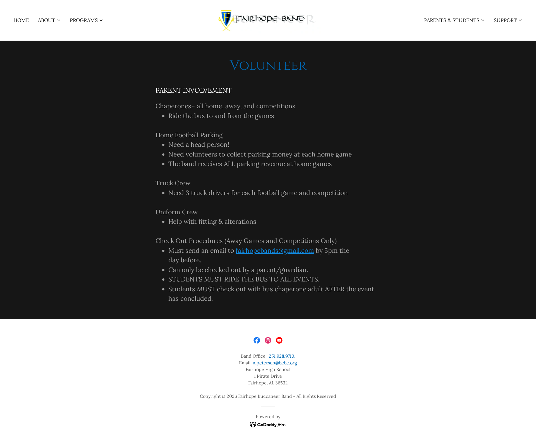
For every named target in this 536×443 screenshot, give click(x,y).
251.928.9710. (282, 356)
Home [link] (21, 20)
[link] (268, 19)
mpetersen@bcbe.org (275, 362)
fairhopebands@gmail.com (275, 250)
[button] (49, 20)
